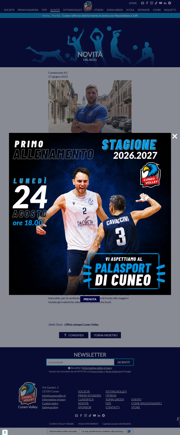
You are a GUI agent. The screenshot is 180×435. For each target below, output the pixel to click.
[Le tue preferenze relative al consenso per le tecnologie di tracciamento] (5, 432)
